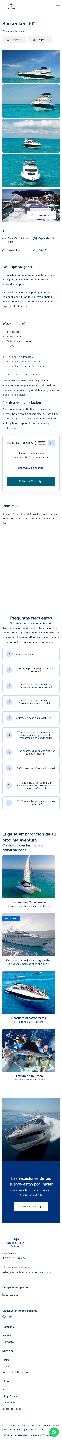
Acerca (6, 1335)
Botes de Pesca (11, 1408)
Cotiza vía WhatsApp (31, 1206)
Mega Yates (9, 1396)
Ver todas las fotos (41, 215)
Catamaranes (10, 1402)
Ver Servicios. (18, 394)
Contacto (8, 1341)
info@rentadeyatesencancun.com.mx (27, 1272)
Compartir (15, 39)
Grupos (6, 1366)
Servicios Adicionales (15, 1372)
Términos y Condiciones (14, 1435)
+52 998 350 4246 (14, 1258)
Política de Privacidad (41, 1435)
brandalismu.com (34, 1429)
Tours (5, 1359)
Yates (5, 1389)
